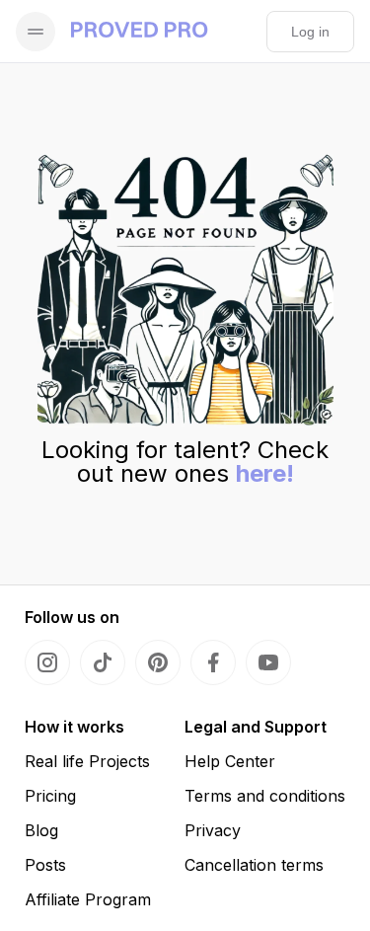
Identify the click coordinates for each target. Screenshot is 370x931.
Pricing (50, 796)
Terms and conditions (265, 796)
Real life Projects (87, 761)
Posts (45, 865)
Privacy (213, 830)
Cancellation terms (254, 865)
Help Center (230, 761)
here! (265, 473)
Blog (41, 830)
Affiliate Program (88, 899)
